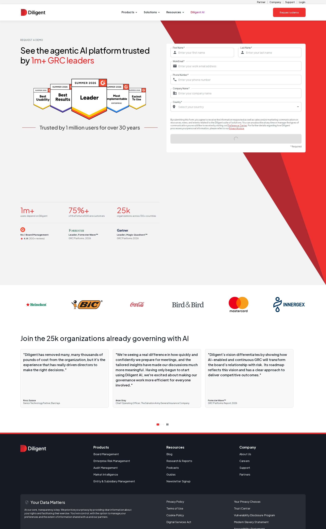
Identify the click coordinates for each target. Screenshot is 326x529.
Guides (171, 474)
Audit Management (105, 467)
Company (275, 2)
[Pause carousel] (167, 424)
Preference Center (237, 125)
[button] (129, 12)
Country (177, 102)
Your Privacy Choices (247, 501)
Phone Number (180, 74)
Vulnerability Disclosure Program (254, 515)
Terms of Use (174, 508)
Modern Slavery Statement (251, 522)
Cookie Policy (175, 515)
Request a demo (289, 12)
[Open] (298, 106)
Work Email (178, 61)
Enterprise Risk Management (111, 461)
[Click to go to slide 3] (163, 424)
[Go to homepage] (33, 448)
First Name (179, 47)
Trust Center (242, 508)
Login (302, 2)
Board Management (106, 454)
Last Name (246, 47)
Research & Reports (179, 461)
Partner (261, 2)
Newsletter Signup (178, 481)
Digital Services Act (178, 522)
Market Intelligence (105, 474)
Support (290, 2)
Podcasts (172, 467)
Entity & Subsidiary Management (114, 481)
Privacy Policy (175, 501)
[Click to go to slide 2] (160, 424)
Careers (244, 461)
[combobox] (236, 107)
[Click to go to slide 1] (158, 424)
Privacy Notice (236, 128)
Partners (244, 474)
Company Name (181, 88)
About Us (245, 454)
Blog (169, 454)
